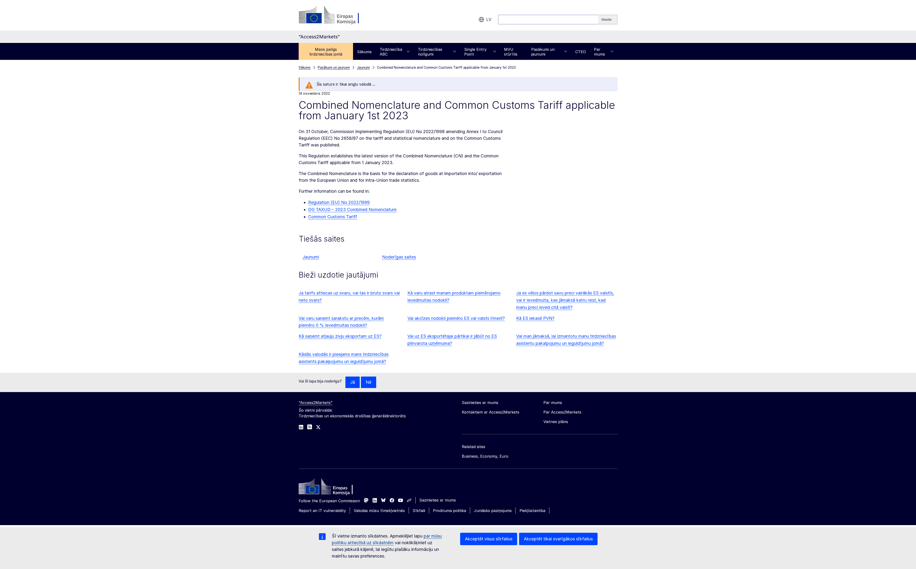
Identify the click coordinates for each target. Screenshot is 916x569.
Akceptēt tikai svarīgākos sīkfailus (558, 538)
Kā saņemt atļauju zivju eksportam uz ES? (340, 336)
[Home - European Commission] (333, 487)
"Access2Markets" (316, 402)
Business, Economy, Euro (485, 456)
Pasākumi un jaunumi (543, 52)
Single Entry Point (475, 52)
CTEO (580, 51)
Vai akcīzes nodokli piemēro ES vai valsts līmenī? (456, 318)
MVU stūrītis (510, 52)
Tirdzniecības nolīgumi (430, 52)
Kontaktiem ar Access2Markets (490, 412)
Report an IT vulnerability (322, 510)
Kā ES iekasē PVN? (535, 318)
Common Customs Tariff (332, 216)
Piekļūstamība (532, 510)
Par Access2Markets (562, 412)
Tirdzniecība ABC (391, 52)
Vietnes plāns (555, 421)
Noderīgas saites (399, 256)
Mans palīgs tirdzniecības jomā (325, 52)
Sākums (364, 51)
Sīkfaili (419, 510)
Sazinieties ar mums (437, 500)
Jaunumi (310, 256)
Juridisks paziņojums (493, 510)
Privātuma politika (449, 510)
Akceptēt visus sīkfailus (488, 538)
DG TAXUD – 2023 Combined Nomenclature (352, 209)
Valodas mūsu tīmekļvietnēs (379, 510)
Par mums (599, 52)
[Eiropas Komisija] (337, 15)
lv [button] (488, 19)
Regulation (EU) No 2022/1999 (339, 202)
